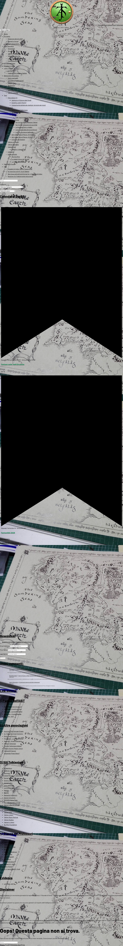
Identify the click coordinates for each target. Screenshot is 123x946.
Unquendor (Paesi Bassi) (11, 753)
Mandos (6, 790)
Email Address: (5, 646)
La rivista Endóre (9, 788)
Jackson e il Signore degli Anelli (21, 100)
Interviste (11, 90)
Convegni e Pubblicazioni (16, 80)
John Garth (7, 859)
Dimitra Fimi (8, 849)
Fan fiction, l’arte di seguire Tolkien (26, 122)
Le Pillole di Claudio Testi (15, 88)
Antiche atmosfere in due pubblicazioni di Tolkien (29, 669)
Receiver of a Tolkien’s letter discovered (20, 176)
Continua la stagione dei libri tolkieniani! (29, 682)
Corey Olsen (7, 842)
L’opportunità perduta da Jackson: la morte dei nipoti (29, 105)
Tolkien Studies (9, 820)
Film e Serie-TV (12, 98)
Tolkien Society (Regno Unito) (13, 748)
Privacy (2, 945)
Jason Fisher (8, 854)
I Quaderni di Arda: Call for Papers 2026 (20, 169)
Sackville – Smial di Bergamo (13, 741)
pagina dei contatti (38, 923)
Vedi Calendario (5, 539)
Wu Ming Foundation (10, 825)
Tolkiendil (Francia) (10, 751)
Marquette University (10, 795)
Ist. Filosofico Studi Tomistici (13, 734)
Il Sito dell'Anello (9, 785)
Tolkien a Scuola (13, 93)
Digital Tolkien (8, 778)
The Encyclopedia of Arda (12, 803)
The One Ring (16, 157)
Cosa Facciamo (9, 46)
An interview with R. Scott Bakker (18, 171)
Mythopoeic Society (10, 736)
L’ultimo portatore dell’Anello (24, 132)
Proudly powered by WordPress (15, 945)
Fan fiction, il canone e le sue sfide (26, 125)
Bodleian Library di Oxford (12, 771)
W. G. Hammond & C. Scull (12, 869)
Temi (5, 95)
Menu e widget (5, 30)
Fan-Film (14, 115)
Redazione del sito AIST (15, 39)
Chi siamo (7, 36)
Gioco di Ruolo (12, 154)
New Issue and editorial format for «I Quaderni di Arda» (25, 174)
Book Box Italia (13, 675)
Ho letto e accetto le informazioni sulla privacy (17, 642)
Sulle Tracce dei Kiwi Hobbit (24, 117)
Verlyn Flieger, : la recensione (33, 675)
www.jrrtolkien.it (5, 895)
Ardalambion (8, 768)
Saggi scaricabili (13, 78)
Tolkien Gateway (9, 810)
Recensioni (11, 85)
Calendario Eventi (9, 164)
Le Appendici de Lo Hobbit (23, 127)
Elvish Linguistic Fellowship (13, 780)
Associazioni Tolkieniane (20, 110)
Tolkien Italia (8, 812)
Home (6, 34)
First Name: (4, 650)
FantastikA (11, 49)
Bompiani (7, 773)
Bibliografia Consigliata (11, 76)
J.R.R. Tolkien (8, 68)
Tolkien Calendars (13, 144)
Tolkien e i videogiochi (19, 149)
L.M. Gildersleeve (9, 862)
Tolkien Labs (12, 83)
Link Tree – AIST (9, 716)
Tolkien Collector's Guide (11, 805)
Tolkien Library (8, 815)
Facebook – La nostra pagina (13, 711)
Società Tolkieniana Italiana (12, 746)
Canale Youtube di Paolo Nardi (13, 775)
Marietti (6, 793)
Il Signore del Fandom (18, 139)
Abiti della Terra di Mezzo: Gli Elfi (22, 137)
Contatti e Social (13, 41)
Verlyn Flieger (8, 866)
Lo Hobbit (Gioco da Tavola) (20, 159)
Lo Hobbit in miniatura (19, 162)
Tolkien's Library (9, 822)
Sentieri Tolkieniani (10, 744)
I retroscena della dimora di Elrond (26, 130)
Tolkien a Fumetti (13, 142)
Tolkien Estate (8, 807)
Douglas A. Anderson (10, 852)
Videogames (12, 147)
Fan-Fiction (15, 120)
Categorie (3, 184)
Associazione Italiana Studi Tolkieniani (110, 25)
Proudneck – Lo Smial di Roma (13, 739)
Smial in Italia (16, 112)
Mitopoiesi (11, 51)
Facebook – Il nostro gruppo (13, 709)
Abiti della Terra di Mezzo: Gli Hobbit (23, 135)
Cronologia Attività (14, 61)
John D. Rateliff (9, 857)
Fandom (10, 108)
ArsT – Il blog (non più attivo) (13, 707)
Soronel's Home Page (10, 800)
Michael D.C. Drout (9, 864)
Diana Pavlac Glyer (9, 847)
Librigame (11, 152)
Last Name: (4, 654)
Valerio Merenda (13, 682)
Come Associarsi (13, 44)
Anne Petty (7, 840)
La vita (10, 71)
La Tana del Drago (9, 63)
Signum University (9, 798)
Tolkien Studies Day (14, 54)
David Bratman (8, 844)
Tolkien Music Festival (11, 817)
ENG (5, 167)
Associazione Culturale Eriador (14, 731)
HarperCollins (8, 783)
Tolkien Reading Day (14, 56)
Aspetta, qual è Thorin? (19, 103)
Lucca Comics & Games (15, 58)
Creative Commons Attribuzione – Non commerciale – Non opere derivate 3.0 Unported (66, 920)
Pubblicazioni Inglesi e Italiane (17, 73)
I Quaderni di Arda (9, 66)
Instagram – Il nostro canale (12, 714)
